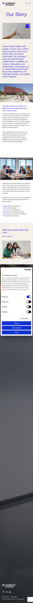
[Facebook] (3, 592)
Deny (16, 332)
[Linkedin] (10, 592)
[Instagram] (7, 592)
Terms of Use (5, 596)
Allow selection (16, 328)
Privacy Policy (13, 596)
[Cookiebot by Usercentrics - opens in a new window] (24, 270)
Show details (24, 318)
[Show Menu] (29, 3)
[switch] (29, 301)
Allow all (16, 323)
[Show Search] (26, 3)
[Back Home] (3, 3)
